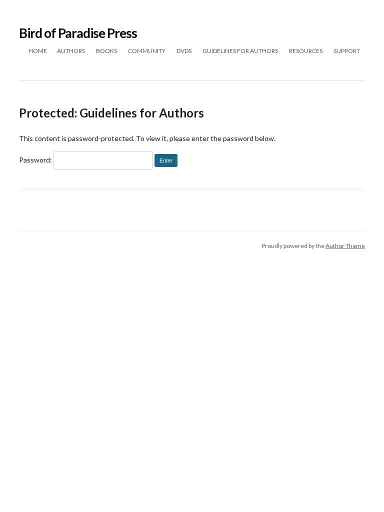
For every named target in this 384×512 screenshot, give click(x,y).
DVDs (184, 50)
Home (37, 50)
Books (106, 50)
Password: (36, 160)
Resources (305, 50)
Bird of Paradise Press (78, 33)
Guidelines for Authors (240, 50)
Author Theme (345, 246)
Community (147, 50)
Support (347, 50)
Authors (71, 50)
